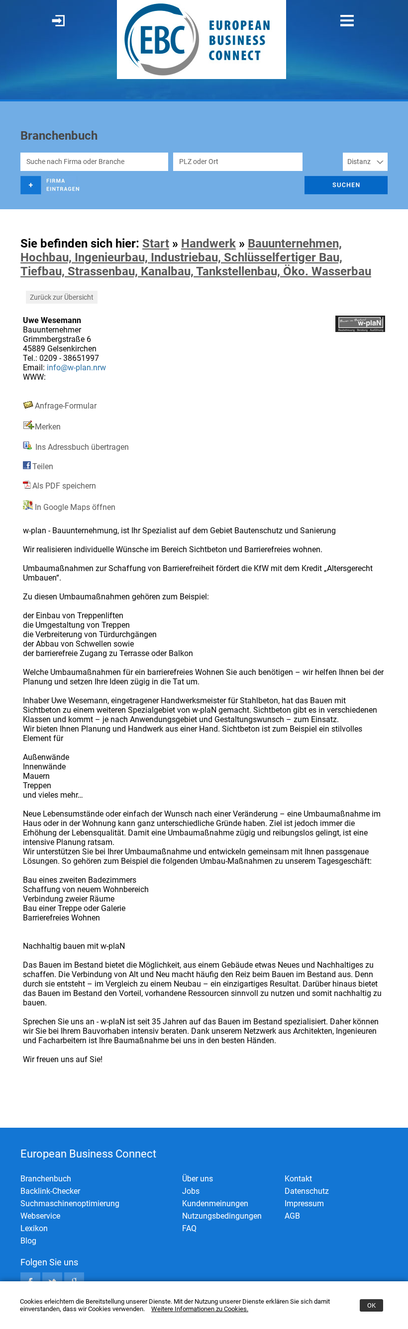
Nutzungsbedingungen (222, 1216)
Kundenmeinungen (215, 1203)
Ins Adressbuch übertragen (81, 447)
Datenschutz (307, 1191)
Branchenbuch (45, 1178)
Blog (28, 1241)
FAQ (189, 1228)
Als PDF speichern (64, 486)
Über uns (197, 1178)
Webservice (40, 1216)
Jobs (191, 1191)
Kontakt (298, 1178)
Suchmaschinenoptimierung (69, 1203)
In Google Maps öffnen (74, 507)
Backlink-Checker (50, 1191)
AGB (292, 1216)
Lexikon (34, 1228)
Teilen (42, 466)
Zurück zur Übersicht (61, 297)
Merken (48, 426)
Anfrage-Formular (66, 406)
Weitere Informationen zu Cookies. (199, 1309)
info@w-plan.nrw (76, 367)
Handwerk (208, 243)
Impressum (304, 1203)
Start (155, 243)
